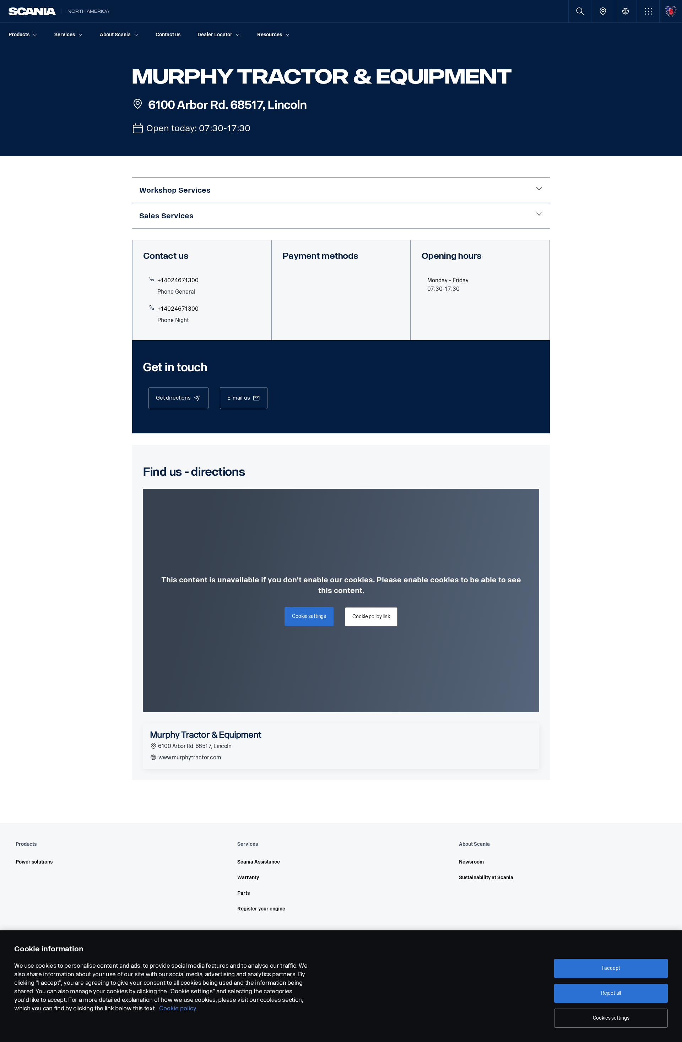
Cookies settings (611, 1018)
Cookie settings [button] (309, 616)
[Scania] (32, 11)
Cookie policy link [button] (371, 617)
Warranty (248, 878)
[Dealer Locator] (602, 11)
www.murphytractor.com (189, 757)
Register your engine (261, 909)
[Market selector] (625, 11)
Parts (243, 893)
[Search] (580, 11)
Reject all (611, 993)
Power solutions (34, 862)
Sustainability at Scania (486, 878)
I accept (611, 968)
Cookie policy (177, 1008)
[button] (648, 11)
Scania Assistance (258, 862)
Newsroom (471, 862)
